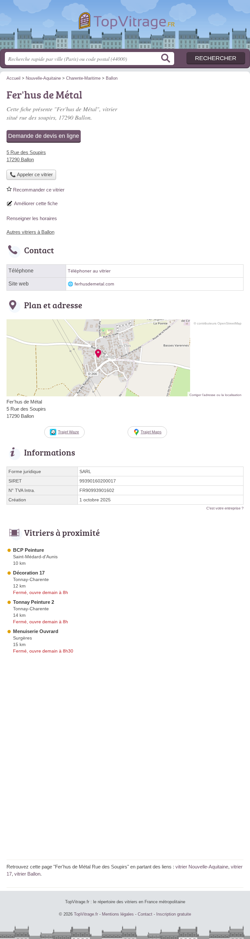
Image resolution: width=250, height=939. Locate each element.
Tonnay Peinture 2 (33, 602)
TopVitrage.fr (125, 27)
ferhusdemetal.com (94, 284)
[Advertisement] (125, 807)
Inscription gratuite (173, 914)
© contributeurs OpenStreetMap (218, 323)
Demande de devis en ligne (43, 136)
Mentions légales (118, 914)
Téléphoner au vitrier (89, 271)
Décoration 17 (29, 572)
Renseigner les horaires (32, 218)
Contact (145, 914)
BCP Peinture (28, 550)
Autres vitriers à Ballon (30, 232)
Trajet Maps (151, 432)
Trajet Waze (68, 432)
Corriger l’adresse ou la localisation (215, 395)
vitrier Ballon (27, 874)
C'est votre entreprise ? (224, 508)
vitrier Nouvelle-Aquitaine (201, 866)
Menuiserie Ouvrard (35, 631)
